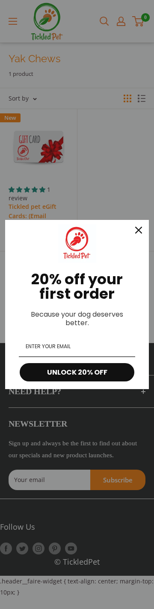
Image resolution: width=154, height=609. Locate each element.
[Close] (138, 230)
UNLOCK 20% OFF (77, 372)
